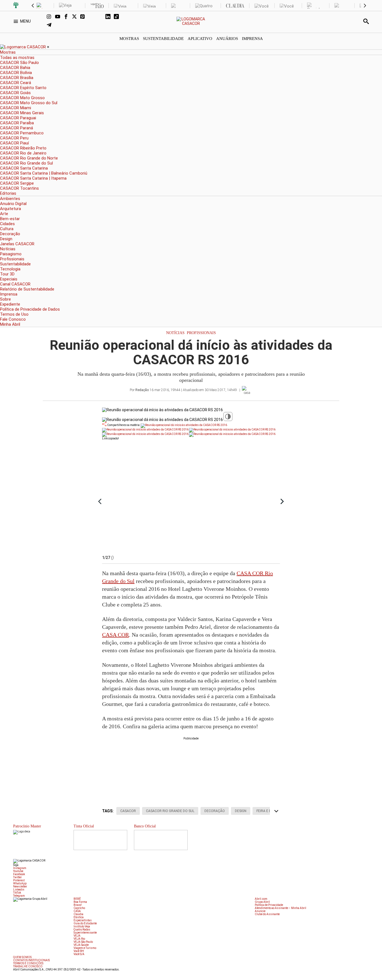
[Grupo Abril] (16, 5)
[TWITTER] (76, 17)
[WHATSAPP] (93, 17)
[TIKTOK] (118, 17)
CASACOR (128, 811)
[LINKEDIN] (109, 17)
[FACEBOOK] (67, 17)
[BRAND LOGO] (23, 46)
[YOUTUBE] (59, 17)
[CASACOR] (191, 23)
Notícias (175, 333)
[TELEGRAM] (51, 25)
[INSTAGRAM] (51, 17)
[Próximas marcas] (365, 5)
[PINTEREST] (84, 17)
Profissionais (201, 333)
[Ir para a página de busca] (366, 21)
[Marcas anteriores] (33, 5)
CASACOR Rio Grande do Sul (170, 811)
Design (240, 811)
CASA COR (115, 635)
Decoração (214, 811)
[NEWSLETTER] (101, 17)
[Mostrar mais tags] (276, 811)
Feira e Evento (269, 811)
